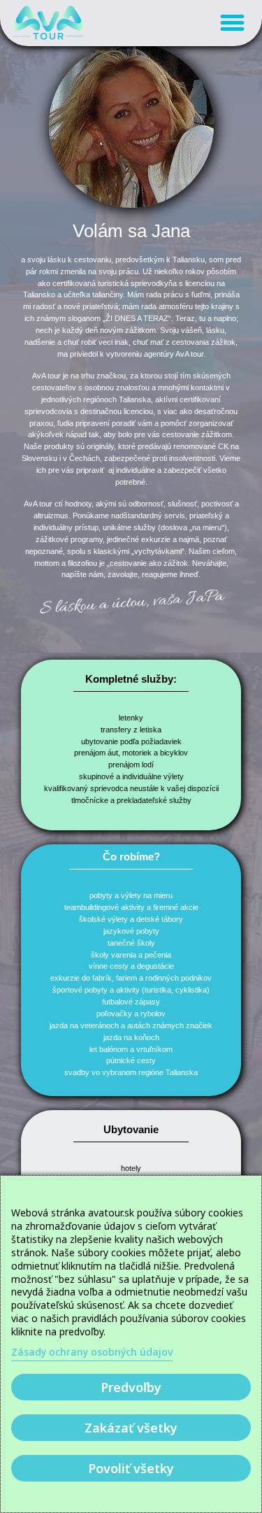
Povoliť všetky (131, 1468)
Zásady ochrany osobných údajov (92, 1351)
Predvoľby (131, 1387)
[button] (232, 23)
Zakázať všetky (131, 1427)
